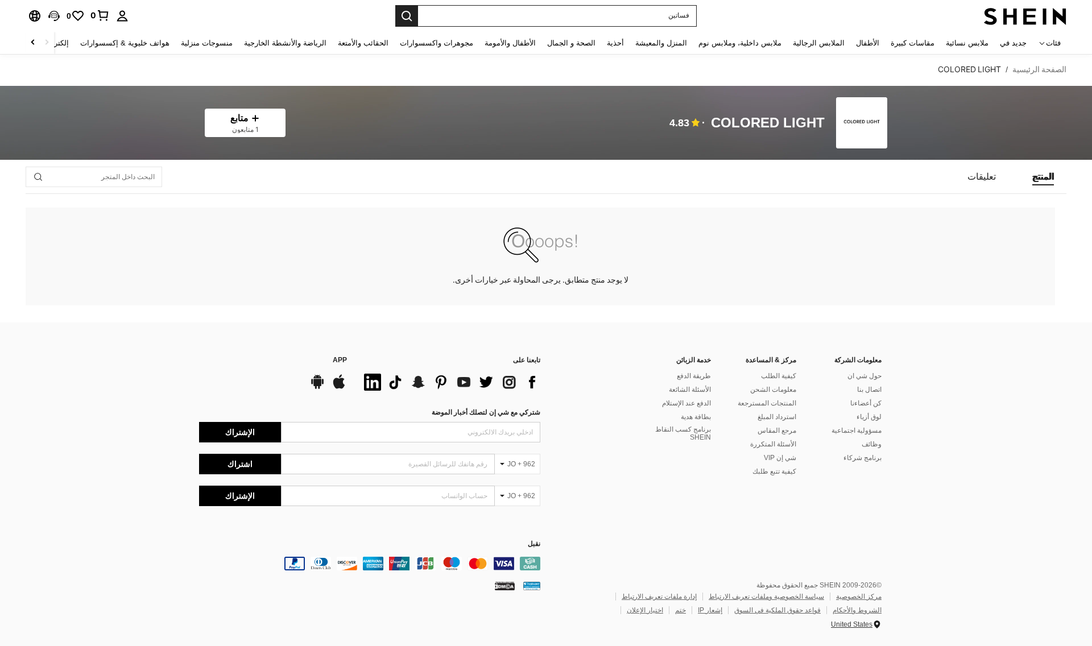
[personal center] (122, 16)
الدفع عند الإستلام (686, 403)
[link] (100, 15)
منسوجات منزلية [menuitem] (207, 43)
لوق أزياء (869, 417)
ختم (680, 610)
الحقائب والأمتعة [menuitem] (363, 43)
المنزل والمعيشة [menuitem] (661, 43)
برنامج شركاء (862, 458)
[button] (54, 16)
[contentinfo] (369, 563)
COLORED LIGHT (768, 123)
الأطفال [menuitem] (867, 43)
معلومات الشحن (773, 390)
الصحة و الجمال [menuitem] (571, 43)
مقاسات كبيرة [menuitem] (912, 43)
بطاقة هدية (696, 417)
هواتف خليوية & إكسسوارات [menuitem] (124, 43)
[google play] (317, 387)
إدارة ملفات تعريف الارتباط (659, 597)
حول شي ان (864, 376)
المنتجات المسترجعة (767, 403)
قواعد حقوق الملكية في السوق (777, 610)
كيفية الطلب (778, 376)
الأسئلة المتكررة (773, 444)
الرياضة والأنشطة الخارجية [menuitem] (285, 43)
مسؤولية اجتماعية (857, 430)
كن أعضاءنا (866, 403)
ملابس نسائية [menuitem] (967, 43)
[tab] (1043, 177)
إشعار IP (710, 610)
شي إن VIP (780, 458)
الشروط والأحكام (857, 610)
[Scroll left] (47, 43)
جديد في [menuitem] (1013, 43)
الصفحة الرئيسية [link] (1039, 69)
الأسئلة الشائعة (690, 390)
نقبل (534, 544)
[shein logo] (1025, 16)
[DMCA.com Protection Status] (505, 586)
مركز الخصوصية (859, 597)
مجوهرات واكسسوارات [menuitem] (436, 43)
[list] (449, 382)
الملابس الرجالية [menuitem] (819, 43)
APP (340, 360)
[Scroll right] (33, 43)
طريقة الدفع (694, 376)
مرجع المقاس (777, 430)
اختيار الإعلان (645, 610)
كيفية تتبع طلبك (774, 471)
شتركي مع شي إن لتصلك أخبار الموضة (486, 412)
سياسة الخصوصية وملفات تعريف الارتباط (766, 597)
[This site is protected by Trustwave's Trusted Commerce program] (531, 586)
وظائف (872, 444)
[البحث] (406, 16)
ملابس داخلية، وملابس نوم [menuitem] (739, 43)
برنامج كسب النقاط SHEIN (683, 433)
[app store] (339, 387)
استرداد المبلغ (777, 417)
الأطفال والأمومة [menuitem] (510, 43)
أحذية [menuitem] (615, 43)
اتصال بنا (869, 390)
